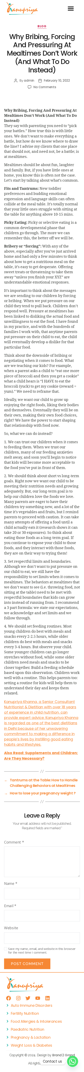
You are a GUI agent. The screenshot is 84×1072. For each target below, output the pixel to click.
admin (29, 80)
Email (10, 905)
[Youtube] (37, 998)
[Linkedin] (47, 998)
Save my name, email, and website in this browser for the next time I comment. (42, 951)
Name (10, 883)
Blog (42, 26)
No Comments (44, 87)
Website (11, 927)
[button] (71, 8)
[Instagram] (18, 998)
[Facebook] (8, 998)
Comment (14, 842)
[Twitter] (27, 998)
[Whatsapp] (72, 1061)
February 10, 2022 (57, 80)
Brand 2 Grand (63, 1055)
